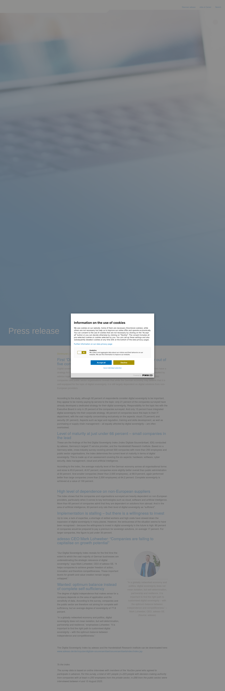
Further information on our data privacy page (93, 344)
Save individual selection (112, 368)
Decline (124, 362)
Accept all (101, 362)
